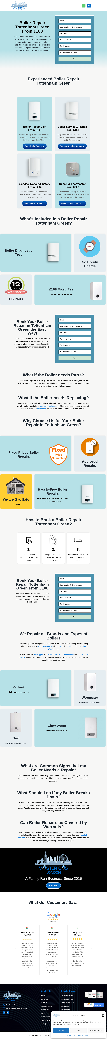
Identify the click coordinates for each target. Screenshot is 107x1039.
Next (74, 59)
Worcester (90, 697)
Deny (78, 1030)
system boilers (54, 654)
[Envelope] (89, 5)
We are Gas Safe (16, 499)
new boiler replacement (49, 406)
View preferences (96, 1030)
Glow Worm (57, 726)
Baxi (59, 646)
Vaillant (70, 646)
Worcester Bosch (44, 646)
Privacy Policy (83, 1035)
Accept (61, 1030)
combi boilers (68, 654)
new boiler (41, 409)
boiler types (38, 654)
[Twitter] (8, 1012)
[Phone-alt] (83, 5)
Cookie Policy (72, 1035)
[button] (103, 1015)
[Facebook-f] (4, 1012)
